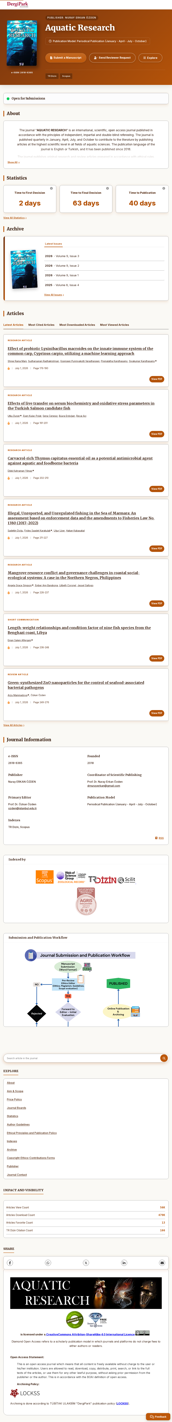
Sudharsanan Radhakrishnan (43, 361)
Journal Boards (16, 1108)
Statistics (12, 1116)
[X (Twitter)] (86, 1263)
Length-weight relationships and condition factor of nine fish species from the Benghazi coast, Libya (79, 630)
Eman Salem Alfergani (19, 640)
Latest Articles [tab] (13, 324)
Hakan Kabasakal (75, 530)
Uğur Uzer (59, 530)
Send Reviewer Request (115, 57)
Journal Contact (17, 1174)
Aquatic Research (80, 28)
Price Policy (14, 1099)
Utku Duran (14, 416)
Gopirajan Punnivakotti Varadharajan (80, 361)
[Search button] (164, 1058)
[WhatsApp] (48, 1263)
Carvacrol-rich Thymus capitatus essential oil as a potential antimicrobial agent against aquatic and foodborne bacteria (80, 460)
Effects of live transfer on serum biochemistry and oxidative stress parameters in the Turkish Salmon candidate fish (81, 406)
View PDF (156, 379)
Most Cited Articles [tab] (41, 324)
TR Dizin (52, 76)
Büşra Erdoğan (67, 416)
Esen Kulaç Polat (32, 416)
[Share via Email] (162, 1263)
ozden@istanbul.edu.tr (22, 808)
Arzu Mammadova (17, 695)
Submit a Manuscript (67, 57)
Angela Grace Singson (20, 585)
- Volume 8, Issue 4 (62, 285)
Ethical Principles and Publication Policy (32, 1133)
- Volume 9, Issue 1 (62, 275)
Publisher (13, 1166)
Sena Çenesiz (50, 416)
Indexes (12, 1141)
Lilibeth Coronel (67, 585)
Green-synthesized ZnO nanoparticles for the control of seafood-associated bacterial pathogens (76, 685)
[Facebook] (10, 1263)
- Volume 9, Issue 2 (62, 265)
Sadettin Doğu (15, 530)
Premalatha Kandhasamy (114, 361)
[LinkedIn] (124, 1263)
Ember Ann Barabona (46, 585)
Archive (12, 1149)
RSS (161, 838)
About (11, 1082)
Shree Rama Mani (17, 361)
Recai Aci (81, 416)
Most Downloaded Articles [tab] (77, 324)
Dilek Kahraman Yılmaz (20, 471)
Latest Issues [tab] (53, 243)
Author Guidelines (18, 1124)
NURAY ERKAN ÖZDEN (80, 17)
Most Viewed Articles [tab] (114, 324)
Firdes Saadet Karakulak (37, 530)
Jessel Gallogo (85, 585)
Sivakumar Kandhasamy (142, 361)
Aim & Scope (15, 1091)
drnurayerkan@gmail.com (103, 785)
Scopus (66, 76)
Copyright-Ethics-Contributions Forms (31, 1158)
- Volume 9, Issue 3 (62, 256)
